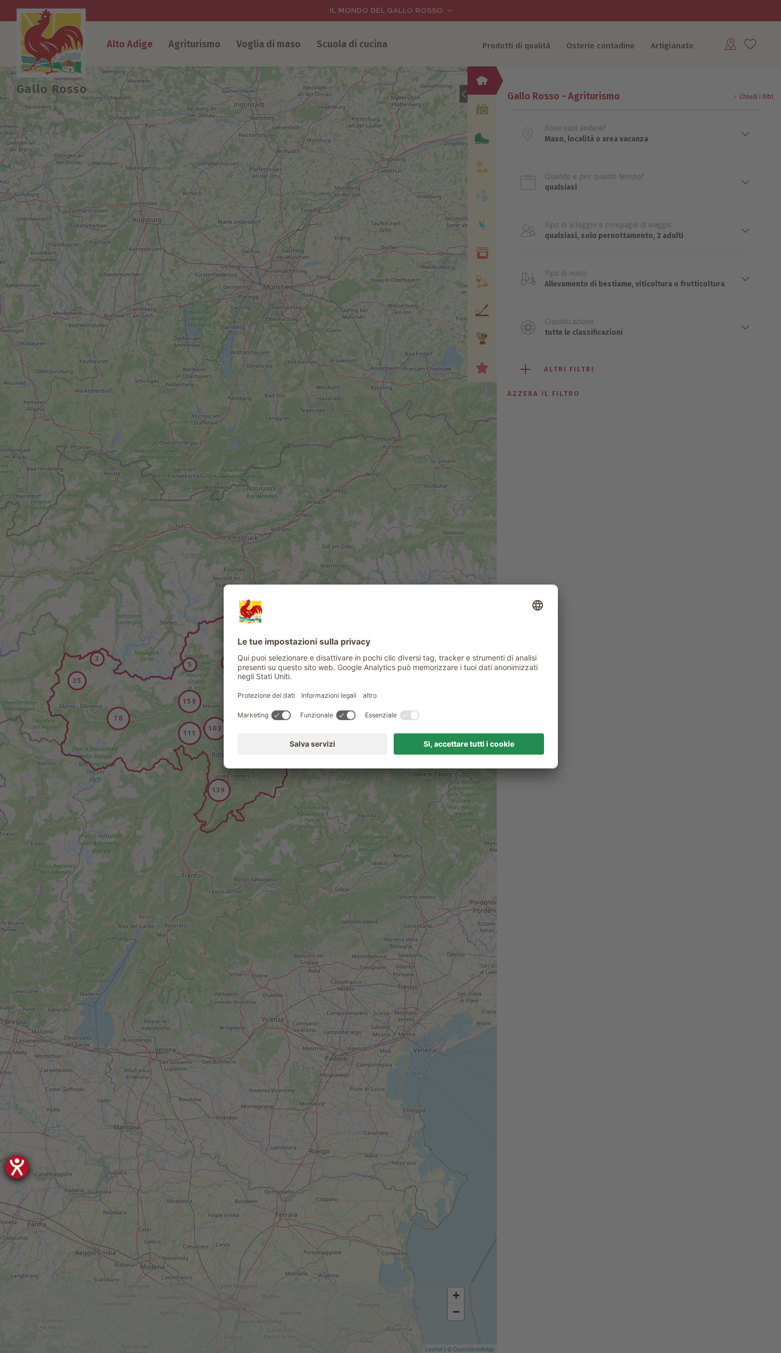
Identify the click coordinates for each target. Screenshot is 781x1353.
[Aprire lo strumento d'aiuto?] (17, 1167)
